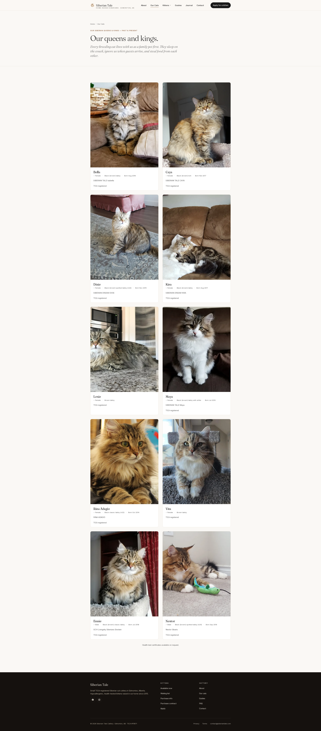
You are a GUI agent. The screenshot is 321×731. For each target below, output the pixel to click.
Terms (204, 724)
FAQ (201, 703)
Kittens (166, 5)
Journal (189, 5)
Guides (178, 5)
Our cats (202, 693)
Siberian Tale (99, 685)
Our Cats (154, 5)
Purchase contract (168, 703)
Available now (166, 688)
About (143, 5)
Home (92, 24)
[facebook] (92, 699)
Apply (162, 708)
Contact (200, 5)
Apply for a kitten (220, 5)
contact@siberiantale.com (220, 724)
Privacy (196, 724)
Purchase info (166, 698)
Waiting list (165, 693)
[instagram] (99, 699)
